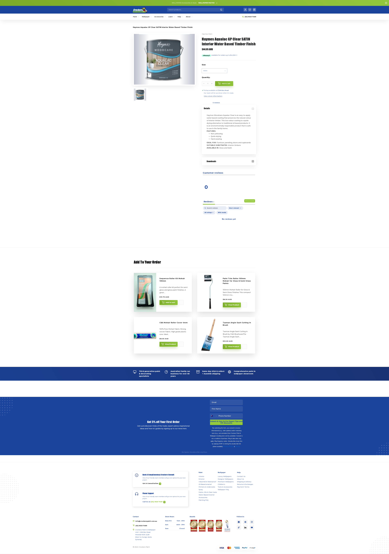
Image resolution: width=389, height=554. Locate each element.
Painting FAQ (203, 500)
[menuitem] (136, 16)
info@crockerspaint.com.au (146, 521)
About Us (240, 479)
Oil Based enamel (205, 484)
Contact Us (241, 476)
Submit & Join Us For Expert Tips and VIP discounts (226, 422)
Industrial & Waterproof (207, 481)
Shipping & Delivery (244, 481)
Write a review (249, 201)
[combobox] (195, 10)
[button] (242, 178)
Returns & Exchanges (245, 484)
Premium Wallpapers (226, 481)
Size (204, 65)
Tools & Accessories (225, 487)
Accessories (203, 497)
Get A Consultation (151, 483)
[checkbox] (222, 212)
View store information (213, 96)
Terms (237, 446)
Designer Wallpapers (225, 479)
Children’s (221, 484)
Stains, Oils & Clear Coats (208, 492)
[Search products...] (221, 10)
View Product (233, 305)
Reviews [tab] (209, 201)
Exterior (202, 479)
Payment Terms (243, 487)
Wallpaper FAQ (223, 489)
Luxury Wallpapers (224, 476)
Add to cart (170, 302)
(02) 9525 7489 (157, 502)
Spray (201, 489)
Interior (201, 476)
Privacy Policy (228, 446)
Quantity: (206, 77)
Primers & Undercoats (207, 487)
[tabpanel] (229, 223)
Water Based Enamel (206, 495)
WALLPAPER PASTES (206, 3)
